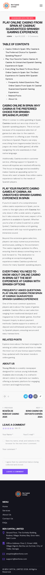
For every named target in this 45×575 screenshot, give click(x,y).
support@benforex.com (16, 559)
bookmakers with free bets (22, 18)
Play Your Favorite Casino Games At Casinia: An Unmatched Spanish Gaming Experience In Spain (24, 62)
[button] (41, 5)
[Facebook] (30, 396)
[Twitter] (26, 396)
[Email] (35, 396)
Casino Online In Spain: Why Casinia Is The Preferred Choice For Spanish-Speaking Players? (22, 52)
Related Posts (14, 95)
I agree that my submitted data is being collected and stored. (22, 463)
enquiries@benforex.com (17, 554)
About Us (12, 99)
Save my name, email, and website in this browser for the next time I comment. (23, 442)
